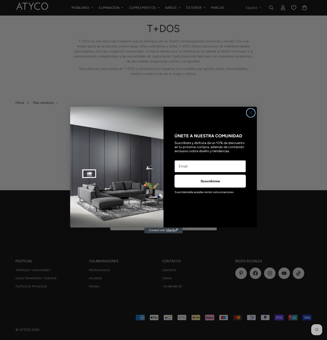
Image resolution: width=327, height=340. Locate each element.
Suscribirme (210, 181)
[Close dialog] (251, 113)
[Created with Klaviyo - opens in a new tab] (163, 230)
